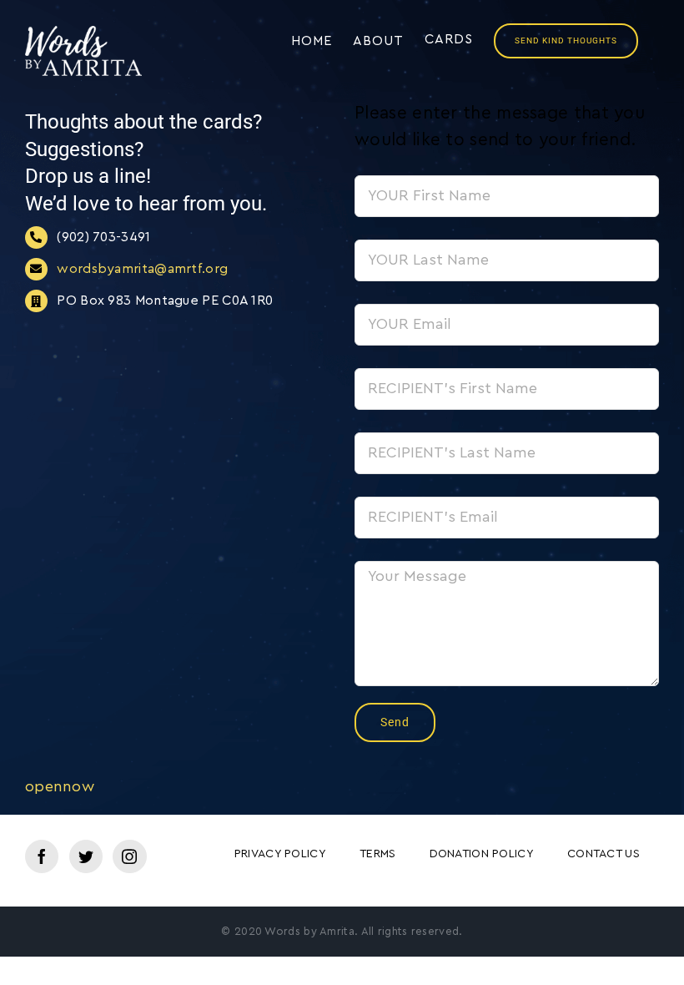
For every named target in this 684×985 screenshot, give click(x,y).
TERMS (378, 854)
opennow (59, 786)
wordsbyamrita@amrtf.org (142, 268)
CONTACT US (603, 854)
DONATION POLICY (482, 854)
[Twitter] (86, 856)
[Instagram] (129, 856)
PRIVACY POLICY (280, 854)
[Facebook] (41, 856)
